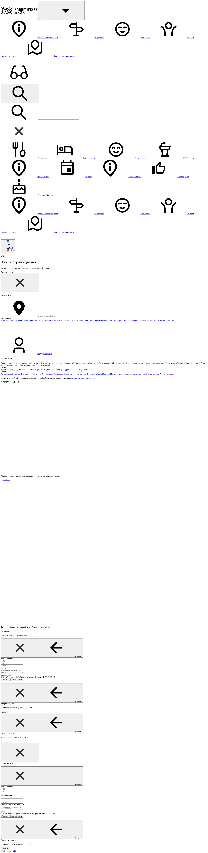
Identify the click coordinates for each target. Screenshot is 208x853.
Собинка (141, 320)
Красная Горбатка (94, 320)
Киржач (67, 320)
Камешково (58, 320)
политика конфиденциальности (82, 378)
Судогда (148, 320)
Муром (119, 320)
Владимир (16, 320)
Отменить (5, 679)
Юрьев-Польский (167, 320)
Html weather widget (9, 851)
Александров (6, 320)
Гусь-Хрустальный (45, 320)
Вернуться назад (7, 272)
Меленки (106, 320)
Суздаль (156, 320)
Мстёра (113, 320)
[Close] (20, 282)
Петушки (126, 320)
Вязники (24, 320)
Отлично (5, 712)
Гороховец (33, 320)
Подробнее (5, 480)
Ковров (73, 320)
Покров (134, 320)
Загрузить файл (32, 677)
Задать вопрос (16, 679)
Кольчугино (82, 320)
